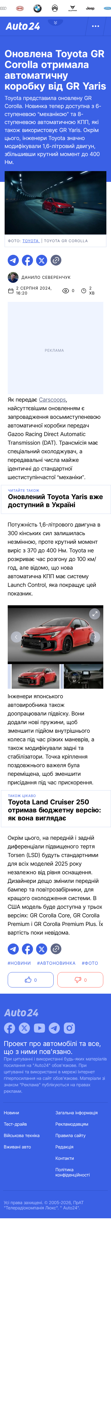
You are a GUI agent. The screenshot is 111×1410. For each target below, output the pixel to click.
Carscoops (52, 400)
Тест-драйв (15, 1124)
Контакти (65, 1158)
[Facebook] (9, 1028)
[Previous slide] (16, 637)
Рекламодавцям (72, 1124)
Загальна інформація (77, 1113)
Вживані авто (17, 1147)
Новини (11, 1113)
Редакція (64, 1147)
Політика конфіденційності (73, 1172)
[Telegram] (54, 1028)
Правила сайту (71, 1135)
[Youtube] (39, 1028)
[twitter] (41, 260)
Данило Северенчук (46, 277)
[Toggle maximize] (94, 613)
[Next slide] (94, 637)
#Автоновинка (56, 963)
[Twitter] (24, 1028)
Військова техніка (22, 1135)
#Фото (90, 963)
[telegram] (13, 260)
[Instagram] (69, 1028)
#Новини (19, 963)
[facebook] (27, 260)
